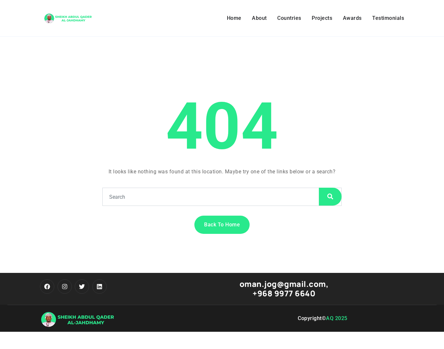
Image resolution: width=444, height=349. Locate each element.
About (259, 18)
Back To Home (222, 224)
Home (234, 18)
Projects (322, 18)
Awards (352, 18)
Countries (289, 18)
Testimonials (388, 18)
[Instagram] (65, 286)
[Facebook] (47, 286)
